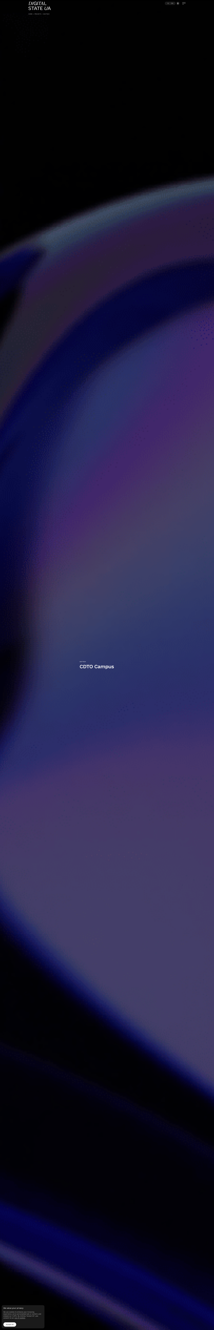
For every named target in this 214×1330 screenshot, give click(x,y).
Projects (38, 14)
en (172, 3)
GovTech (46, 14)
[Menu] (184, 3)
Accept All (10, 1324)
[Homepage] (40, 6)
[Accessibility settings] (178, 3)
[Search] (168, 3)
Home (30, 14)
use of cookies (20, 1318)
